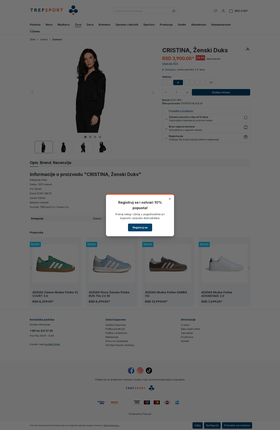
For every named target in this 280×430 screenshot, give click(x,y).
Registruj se (140, 227)
